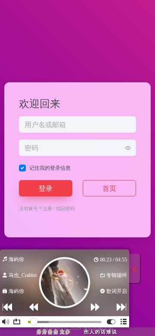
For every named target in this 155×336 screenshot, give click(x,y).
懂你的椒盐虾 (98, 327)
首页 (109, 188)
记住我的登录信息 (50, 167)
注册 (47, 208)
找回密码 (65, 208)
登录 (46, 188)
